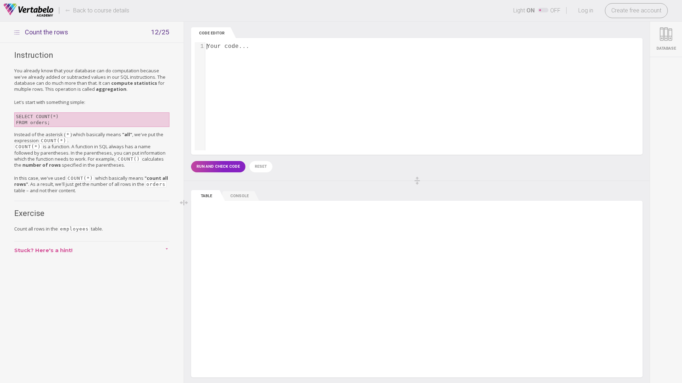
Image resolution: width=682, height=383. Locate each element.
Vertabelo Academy (28, 10)
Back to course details (101, 10)
